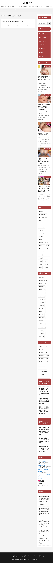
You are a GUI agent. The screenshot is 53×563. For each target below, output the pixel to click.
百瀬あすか (43, 327)
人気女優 (42, 264)
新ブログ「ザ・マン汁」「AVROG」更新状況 (43, 134)
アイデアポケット (44, 355)
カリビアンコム (44, 358)
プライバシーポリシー (32, 556)
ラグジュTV (47, 255)
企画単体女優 (43, 280)
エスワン (42, 349)
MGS (47, 242)
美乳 (41, 261)
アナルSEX (37, 6)
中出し (46, 258)
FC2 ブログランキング (43, 483)
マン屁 (41, 230)
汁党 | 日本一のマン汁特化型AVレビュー (31, 559)
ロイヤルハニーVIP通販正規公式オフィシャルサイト (44, 475)
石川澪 (42, 314)
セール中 (17, 6)
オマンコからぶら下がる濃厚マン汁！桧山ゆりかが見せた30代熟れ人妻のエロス (44, 401)
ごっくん (42, 248)
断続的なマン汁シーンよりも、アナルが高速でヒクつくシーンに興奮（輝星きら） (44, 522)
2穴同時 (46, 267)
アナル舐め (31, 6)
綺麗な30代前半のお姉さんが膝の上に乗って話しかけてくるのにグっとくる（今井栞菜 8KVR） (44, 431)
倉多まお (42, 292)
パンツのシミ (42, 233)
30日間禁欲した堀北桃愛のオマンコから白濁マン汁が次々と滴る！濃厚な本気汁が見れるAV (44, 107)
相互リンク (41, 556)
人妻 (48, 245)
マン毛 (48, 251)
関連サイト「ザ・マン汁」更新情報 (44, 382)
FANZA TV (42, 211)
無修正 (43, 6)
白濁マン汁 (42, 239)
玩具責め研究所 (41, 465)
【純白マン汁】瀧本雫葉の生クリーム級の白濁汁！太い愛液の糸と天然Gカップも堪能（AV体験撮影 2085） (44, 410)
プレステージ (43, 346)
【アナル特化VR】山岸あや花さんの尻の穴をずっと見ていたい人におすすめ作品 (44, 449)
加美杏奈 (42, 286)
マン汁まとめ (24, 6)
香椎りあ (42, 323)
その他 (47, 6)
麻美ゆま (42, 296)
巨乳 (41, 258)
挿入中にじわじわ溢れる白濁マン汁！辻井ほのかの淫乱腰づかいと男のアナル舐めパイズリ (44, 79)
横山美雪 (42, 317)
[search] (49, 23)
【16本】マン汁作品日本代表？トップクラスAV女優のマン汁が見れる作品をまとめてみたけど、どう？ (44, 189)
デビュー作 (42, 245)
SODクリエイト (44, 361)
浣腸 (47, 264)
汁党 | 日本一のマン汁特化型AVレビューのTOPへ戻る (18, 25)
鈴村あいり (43, 283)
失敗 (47, 248)
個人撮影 (42, 251)
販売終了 (42, 220)
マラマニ (40, 471)
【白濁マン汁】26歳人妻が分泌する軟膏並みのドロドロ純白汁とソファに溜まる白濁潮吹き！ (44, 391)
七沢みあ (42, 333)
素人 (41, 255)
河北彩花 (42, 302)
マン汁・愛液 (11, 6)
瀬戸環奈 (42, 299)
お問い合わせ (16, 556)
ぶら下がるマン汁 (43, 217)
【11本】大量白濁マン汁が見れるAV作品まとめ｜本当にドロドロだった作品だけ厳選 (44, 161)
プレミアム (43, 368)
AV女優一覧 (3, 6)
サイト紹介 (23, 556)
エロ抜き (40, 478)
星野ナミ (42, 289)
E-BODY (42, 374)
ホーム (10, 556)
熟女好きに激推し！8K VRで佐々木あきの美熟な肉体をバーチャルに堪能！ (44, 440)
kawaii (42, 365)
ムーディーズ (43, 352)
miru (41, 330)
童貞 (46, 261)
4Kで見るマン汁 (43, 214)
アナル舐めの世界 (42, 461)
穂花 (41, 320)
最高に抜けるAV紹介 (43, 469)
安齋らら (42, 311)
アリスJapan (43, 371)
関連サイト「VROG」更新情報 (44, 422)
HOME (3, 10)
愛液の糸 (42, 242)
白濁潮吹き (42, 236)
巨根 (41, 267)
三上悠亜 (42, 308)
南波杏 (42, 305)
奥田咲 (42, 336)
